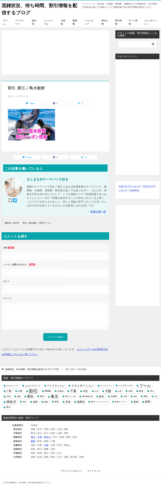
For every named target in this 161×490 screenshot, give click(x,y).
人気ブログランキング (130, 186)
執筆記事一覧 (98, 211)
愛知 (30, 396)
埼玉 (85, 391)
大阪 (108, 391)
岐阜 (141, 391)
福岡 (35, 401)
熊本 (146, 396)
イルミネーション (150, 22)
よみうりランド (32, 385)
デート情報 (133, 22)
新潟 (42, 396)
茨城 (67, 401)
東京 (54, 396)
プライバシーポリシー (72, 471)
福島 (46, 402)
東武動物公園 (87, 396)
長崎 (136, 401)
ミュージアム (48, 22)
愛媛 (18, 396)
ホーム (5, 22)
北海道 (60, 391)
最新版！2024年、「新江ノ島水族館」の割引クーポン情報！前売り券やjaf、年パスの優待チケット (30, 223)
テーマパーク (19, 22)
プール (145, 386)
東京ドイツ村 (70, 396)
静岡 (147, 401)
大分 (96, 391)
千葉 (73, 391)
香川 (8, 407)
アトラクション (56, 385)
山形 (120, 391)
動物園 (75, 22)
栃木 (101, 396)
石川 (156, 396)
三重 (8, 391)
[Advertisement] (55, 50)
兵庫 (20, 391)
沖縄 (125, 396)
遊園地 (80, 401)
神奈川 (11, 402)
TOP (32, 369)
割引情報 (118, 22)
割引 (33, 391)
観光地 (34, 22)
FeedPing (134, 190)
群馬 (57, 402)
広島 (8, 396)
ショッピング (89, 22)
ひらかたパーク (12, 386)
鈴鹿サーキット (121, 402)
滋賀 (135, 396)
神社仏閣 (104, 22)
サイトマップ (93, 471)
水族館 (63, 22)
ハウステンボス (125, 386)
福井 (24, 402)
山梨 (130, 391)
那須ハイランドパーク (99, 402)
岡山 (151, 391)
